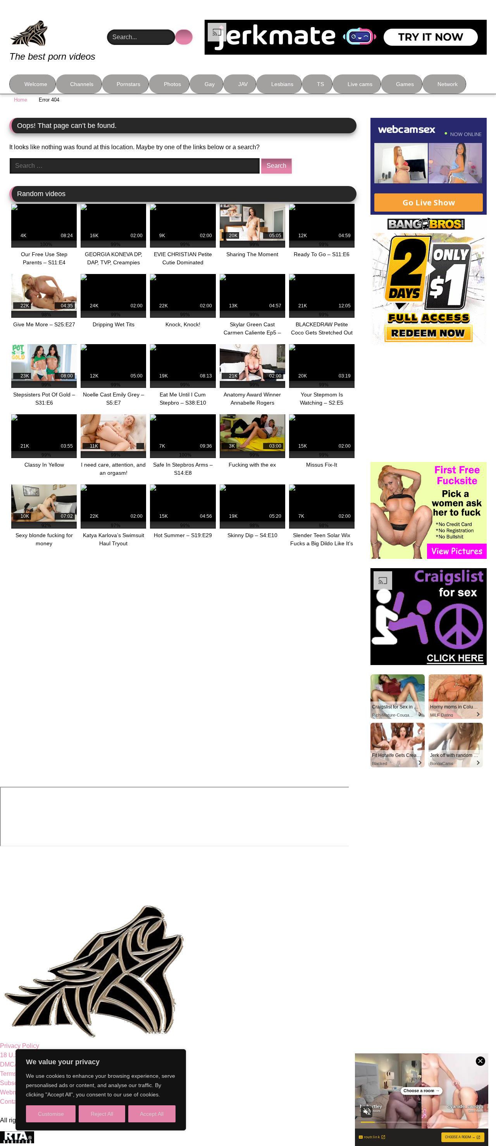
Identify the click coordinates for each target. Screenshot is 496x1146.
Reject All (102, 1114)
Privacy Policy (19, 1046)
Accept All (152, 1114)
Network (447, 84)
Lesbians (282, 84)
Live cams (360, 84)
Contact (10, 1101)
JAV (243, 84)
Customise (51, 1114)
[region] (101, 1089)
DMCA (9, 1064)
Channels (81, 84)
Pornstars (128, 84)
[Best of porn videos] (57, 28)
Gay (210, 84)
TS (320, 84)
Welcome (35, 84)
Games (405, 84)
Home (20, 100)
